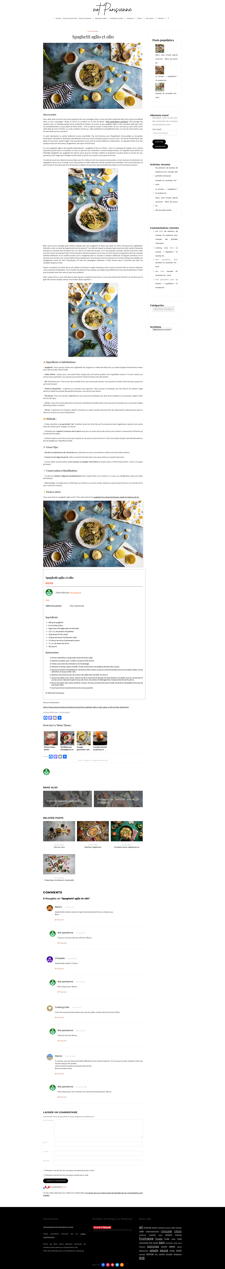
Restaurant (143, 1251)
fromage (146, 1238)
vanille (162, 1254)
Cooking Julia (62, 1007)
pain (162, 1242)
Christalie (60, 958)
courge (152, 1235)
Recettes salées (101, 18)
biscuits (168, 1228)
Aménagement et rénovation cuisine (58, 1227)
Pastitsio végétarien (92, 847)
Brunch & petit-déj (70, 18)
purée (164, 1246)
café (141, 1231)
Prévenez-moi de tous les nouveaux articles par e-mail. (66, 1175)
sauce (164, 1250)
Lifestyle (161, 18)
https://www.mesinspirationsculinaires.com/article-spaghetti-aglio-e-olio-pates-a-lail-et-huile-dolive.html (86, 707)
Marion (58, 1056)
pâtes (172, 1246)
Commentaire (48, 1121)
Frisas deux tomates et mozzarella (59, 880)
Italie (173, 1239)
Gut (156, 231)
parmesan (169, 1243)
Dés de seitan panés (163, 210)
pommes (153, 1246)
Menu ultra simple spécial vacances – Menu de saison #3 (166, 59)
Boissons (130, 18)
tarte (179, 1250)
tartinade (142, 1254)
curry (160, 1235)
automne (161, 1228)
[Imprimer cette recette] (49, 583)
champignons (152, 1231)
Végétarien (178, 1254)
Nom (45, 1142)
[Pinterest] (112, 1265)
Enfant (168, 1235)
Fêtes (140, 18)
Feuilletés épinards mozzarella (64, 800)
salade (154, 1250)
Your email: (156, 129)
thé (156, 1254)
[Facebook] (103, 1265)
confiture (142, 1235)
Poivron (142, 1247)
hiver (167, 1239)
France (178, 1235)
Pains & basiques (85, 18)
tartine (150, 1254)
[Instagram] (108, 1265)
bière (173, 1228)
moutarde (143, 1243)
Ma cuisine (150, 18)
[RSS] (122, 1265)
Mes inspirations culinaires (117, 121)
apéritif (154, 1228)
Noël (150, 1243)
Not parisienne (75, 592)
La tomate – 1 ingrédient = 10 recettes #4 (166, 78)
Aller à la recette (49, 114)
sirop (172, 1250)
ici (83, 1251)
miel (179, 1239)
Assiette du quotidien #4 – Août (166, 95)
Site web (46, 1161)
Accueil (58, 18)
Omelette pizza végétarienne (126, 847)
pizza (175, 1243)
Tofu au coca (59, 847)
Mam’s (58, 907)
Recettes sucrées (117, 18)
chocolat (166, 1231)
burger (179, 1228)
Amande (147, 1227)
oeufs (155, 1243)
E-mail (46, 1151)
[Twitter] (117, 1265)
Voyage (169, 1254)
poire (180, 1243)
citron (178, 1231)
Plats (48, 600)
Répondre (60, 920)
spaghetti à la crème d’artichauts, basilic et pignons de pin (116, 497)
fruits (158, 1238)
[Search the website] (168, 18)
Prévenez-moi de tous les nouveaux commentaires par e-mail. (69, 1170)
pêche (179, 1247)
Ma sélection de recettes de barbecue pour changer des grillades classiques (166, 172)
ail (141, 1227)
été (142, 1258)
